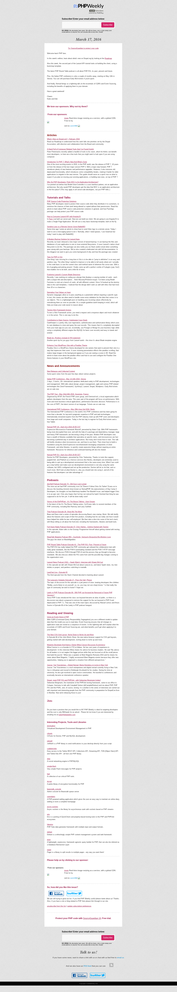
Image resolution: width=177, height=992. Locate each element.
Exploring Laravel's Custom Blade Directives (63, 275)
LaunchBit (73, 126)
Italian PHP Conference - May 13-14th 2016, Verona (66, 379)
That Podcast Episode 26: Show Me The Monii (64, 512)
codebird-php (52, 749)
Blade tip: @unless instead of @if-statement (63, 338)
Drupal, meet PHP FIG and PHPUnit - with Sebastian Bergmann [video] (74, 680)
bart (48, 774)
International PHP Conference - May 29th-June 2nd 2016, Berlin (71, 409)
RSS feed (87, 966)
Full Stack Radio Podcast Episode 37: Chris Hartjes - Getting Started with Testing (77, 527)
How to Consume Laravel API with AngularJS (64, 217)
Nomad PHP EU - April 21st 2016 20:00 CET (63, 455)
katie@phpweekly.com (67, 715)
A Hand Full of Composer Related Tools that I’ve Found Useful (70, 149)
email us (120, 957)
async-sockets (52, 807)
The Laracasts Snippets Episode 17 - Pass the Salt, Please (69, 580)
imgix (66, 118)
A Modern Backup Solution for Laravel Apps (63, 239)
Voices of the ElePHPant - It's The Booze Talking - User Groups (71, 502)
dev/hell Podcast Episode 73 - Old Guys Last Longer (67, 484)
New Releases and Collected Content (61, 371)
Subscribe (107, 25)
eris (48, 814)
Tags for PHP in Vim (54, 257)
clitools (49, 733)
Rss (111, 965)
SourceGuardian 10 (92, 918)
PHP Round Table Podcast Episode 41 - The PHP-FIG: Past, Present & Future (76, 545)
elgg (48, 759)
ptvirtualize (51, 726)
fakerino (50, 824)
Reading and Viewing (60, 613)
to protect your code (91, 48)
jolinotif (49, 741)
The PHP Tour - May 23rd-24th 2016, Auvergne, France (67, 394)
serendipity (51, 797)
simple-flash (51, 766)
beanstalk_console (54, 789)
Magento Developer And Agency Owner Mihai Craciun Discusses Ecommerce (76, 645)
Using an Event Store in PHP (58, 617)
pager (49, 850)
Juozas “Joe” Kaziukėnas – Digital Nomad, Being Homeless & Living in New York (77, 665)
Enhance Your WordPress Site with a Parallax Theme (67, 345)
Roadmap (108, 58)
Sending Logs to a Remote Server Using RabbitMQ (66, 227)
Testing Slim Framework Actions (59, 310)
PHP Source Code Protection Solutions (61, 201)
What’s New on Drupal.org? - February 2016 (63, 139)
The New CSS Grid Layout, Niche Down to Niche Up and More (70, 635)
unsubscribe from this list (56, 906)
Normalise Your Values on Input (59, 292)
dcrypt (49, 781)
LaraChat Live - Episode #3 (57, 572)
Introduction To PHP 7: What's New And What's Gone (67, 162)
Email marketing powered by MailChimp (96, 13)
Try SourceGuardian (75, 48)
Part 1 (51, 219)
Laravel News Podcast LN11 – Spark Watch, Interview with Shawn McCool (75, 562)
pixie (49, 840)
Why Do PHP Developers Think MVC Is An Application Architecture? (72, 182)
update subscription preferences (79, 906)
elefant (49, 832)
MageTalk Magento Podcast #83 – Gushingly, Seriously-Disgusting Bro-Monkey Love (79, 537)
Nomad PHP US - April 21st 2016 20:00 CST (63, 427)
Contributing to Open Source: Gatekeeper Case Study (67, 320)
